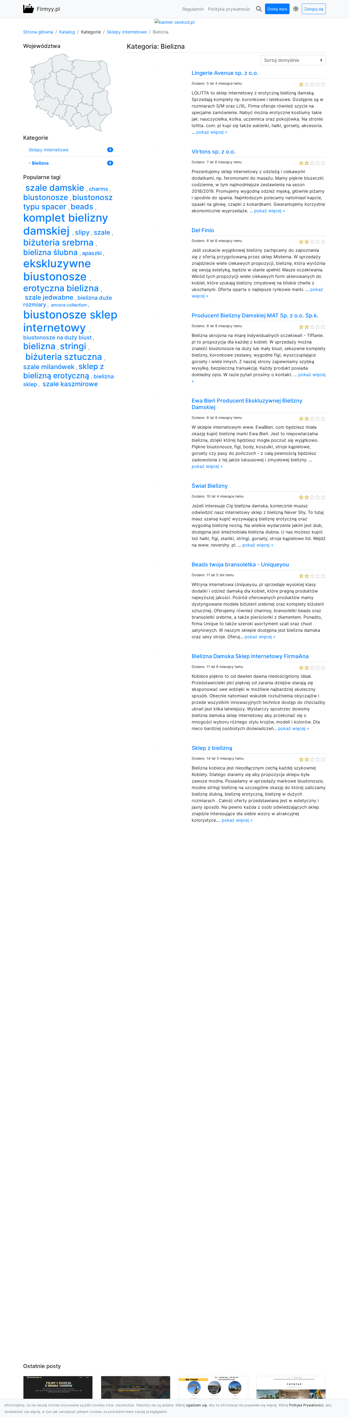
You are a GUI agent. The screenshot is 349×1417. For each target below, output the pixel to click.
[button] (259, 9)
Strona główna (38, 32)
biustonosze (46, 197)
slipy (83, 232)
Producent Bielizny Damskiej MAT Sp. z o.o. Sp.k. (255, 315)
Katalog (67, 32)
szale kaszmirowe (69, 384)
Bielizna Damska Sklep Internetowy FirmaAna (250, 656)
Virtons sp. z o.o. (214, 151)
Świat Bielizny (210, 486)
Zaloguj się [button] (313, 9)
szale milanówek (49, 367)
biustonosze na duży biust (58, 337)
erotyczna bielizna (62, 288)
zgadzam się (196, 1405)
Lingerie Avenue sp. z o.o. (225, 73)
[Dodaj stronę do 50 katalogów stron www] (175, 21)
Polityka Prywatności (306, 1405)
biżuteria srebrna (59, 242)
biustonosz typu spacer (68, 202)
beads (83, 206)
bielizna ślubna (51, 252)
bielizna (40, 346)
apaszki (92, 253)
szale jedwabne (49, 297)
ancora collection (69, 305)
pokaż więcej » (211, 132)
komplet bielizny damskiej (65, 224)
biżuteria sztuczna (63, 356)
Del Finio (203, 230)
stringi (74, 346)
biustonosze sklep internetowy (70, 321)
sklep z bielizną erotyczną (63, 371)
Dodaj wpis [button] (277, 9)
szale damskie (54, 187)
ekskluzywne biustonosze (57, 270)
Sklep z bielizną (212, 748)
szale (103, 232)
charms (99, 189)
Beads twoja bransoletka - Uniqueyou (240, 564)
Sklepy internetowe (127, 32)
